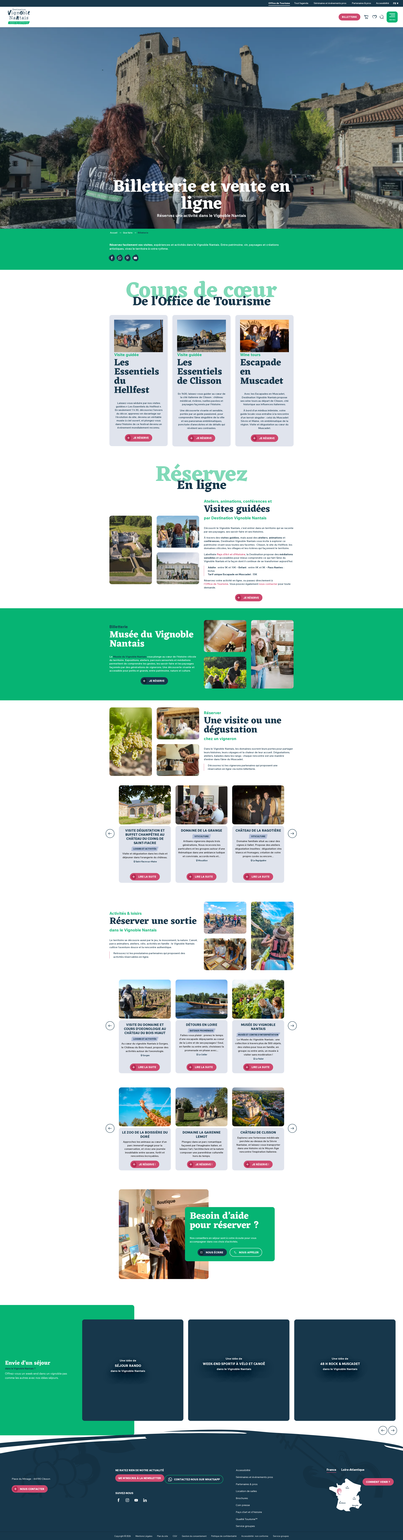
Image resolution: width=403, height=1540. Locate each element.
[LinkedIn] (145, 1500)
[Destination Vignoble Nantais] (19, 16)
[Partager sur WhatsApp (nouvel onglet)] (119, 258)
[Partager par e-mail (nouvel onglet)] (135, 258)
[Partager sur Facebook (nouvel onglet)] (111, 258)
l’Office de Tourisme (216, 583)
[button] (381, 17)
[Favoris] (374, 17)
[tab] (331, 1472)
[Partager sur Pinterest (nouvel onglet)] (127, 258)
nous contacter (268, 583)
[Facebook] (118, 1500)
